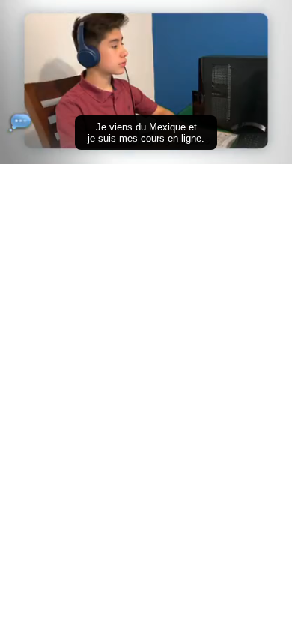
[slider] (146, 132)
